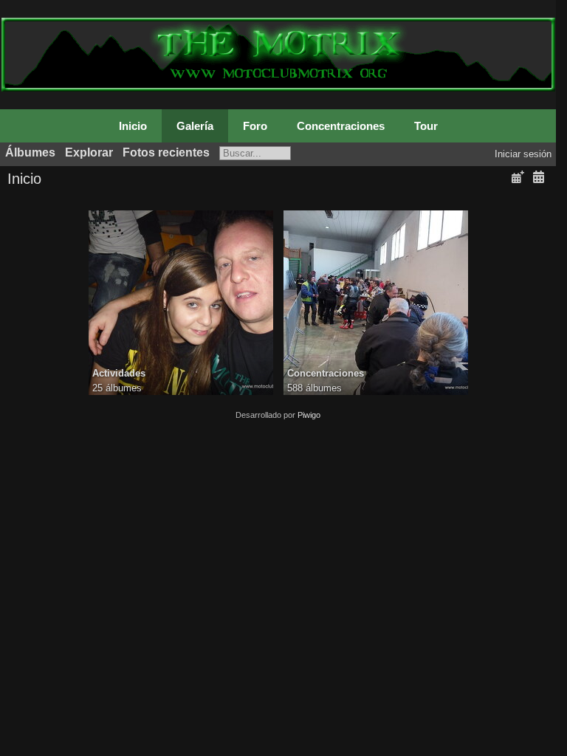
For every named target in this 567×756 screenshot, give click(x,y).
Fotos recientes (166, 152)
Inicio (133, 126)
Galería (194, 126)
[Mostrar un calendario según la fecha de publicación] (517, 177)
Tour (426, 126)
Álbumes (30, 152)
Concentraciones (341, 126)
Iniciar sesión (523, 153)
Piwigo (309, 414)
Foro (255, 126)
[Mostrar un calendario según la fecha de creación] (538, 177)
